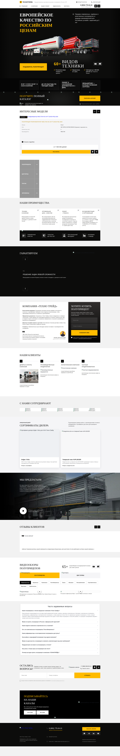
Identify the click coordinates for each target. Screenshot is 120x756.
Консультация (96, 2)
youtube (30, 712)
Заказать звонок (86, 668)
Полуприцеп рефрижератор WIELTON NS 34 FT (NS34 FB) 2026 (42, 121)
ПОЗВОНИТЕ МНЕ (84, 332)
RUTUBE (42, 712)
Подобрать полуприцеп (33, 67)
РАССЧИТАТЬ (56, 151)
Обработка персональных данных (89, 739)
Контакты (66, 6)
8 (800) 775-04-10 (86, 5)
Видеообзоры (56, 6)
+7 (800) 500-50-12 (86, 666)
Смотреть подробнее (29, 141)
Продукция (24, 6)
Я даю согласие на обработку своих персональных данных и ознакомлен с (85, 338)
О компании (34, 6)
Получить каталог (90, 98)
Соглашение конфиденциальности (89, 741)
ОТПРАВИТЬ (87, 675)
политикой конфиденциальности (85, 338)
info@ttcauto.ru (82, 2)
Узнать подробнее (18, 753)
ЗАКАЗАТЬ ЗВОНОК (91, 728)
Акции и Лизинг (45, 6)
